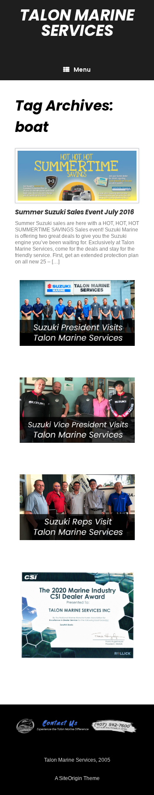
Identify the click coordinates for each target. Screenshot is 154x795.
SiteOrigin (70, 778)
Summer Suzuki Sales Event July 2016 (74, 212)
